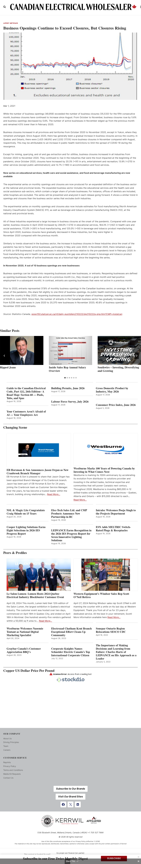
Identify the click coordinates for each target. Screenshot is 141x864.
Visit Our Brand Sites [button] (70, 796)
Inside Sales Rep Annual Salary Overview (67, 369)
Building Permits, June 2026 (68, 388)
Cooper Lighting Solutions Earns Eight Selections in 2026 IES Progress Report (26, 530)
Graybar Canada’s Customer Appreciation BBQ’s (24, 650)
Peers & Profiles (15, 552)
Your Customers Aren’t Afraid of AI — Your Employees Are (26, 413)
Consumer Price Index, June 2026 (116, 405)
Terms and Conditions (13, 770)
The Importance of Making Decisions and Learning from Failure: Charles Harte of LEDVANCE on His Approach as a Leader (116, 652)
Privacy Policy (9, 766)
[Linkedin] (78, 804)
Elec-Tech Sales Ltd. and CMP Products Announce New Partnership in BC (69, 514)
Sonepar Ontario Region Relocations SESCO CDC (111, 630)
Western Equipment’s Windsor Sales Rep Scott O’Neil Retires (101, 595)
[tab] (65, 377)
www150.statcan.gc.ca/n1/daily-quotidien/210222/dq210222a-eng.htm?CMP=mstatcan (76, 314)
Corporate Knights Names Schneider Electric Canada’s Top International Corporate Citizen (70, 652)
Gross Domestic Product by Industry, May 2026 (112, 390)
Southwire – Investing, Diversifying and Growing (118, 369)
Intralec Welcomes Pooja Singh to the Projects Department (116, 512)
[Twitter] (70, 804)
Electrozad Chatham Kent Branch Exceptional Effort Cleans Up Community (71, 632)
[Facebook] (63, 804)
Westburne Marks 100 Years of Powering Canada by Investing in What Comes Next (104, 470)
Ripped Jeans (8, 367)
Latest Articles (10, 23)
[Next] (136, 355)
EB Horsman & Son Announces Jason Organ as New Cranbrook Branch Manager (37, 471)
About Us (7, 738)
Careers (6, 750)
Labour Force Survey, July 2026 (70, 401)
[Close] (138, 857)
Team (5, 746)
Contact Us (8, 778)
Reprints (7, 762)
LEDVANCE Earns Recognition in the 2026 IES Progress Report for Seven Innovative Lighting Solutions (71, 535)
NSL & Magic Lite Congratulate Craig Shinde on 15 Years (26, 512)
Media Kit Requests (12, 774)
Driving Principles (11, 742)
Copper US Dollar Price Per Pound (29, 670)
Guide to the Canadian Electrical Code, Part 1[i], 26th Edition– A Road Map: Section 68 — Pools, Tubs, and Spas (26, 393)
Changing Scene (15, 427)
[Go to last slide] (4, 355)
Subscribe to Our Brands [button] (70, 788)
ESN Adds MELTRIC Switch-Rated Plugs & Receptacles (113, 528)
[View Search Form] (4, 6)
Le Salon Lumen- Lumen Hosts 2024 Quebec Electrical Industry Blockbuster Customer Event (35, 595)
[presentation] (21, 350)
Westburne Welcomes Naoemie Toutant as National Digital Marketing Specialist (25, 632)
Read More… (53, 494)
